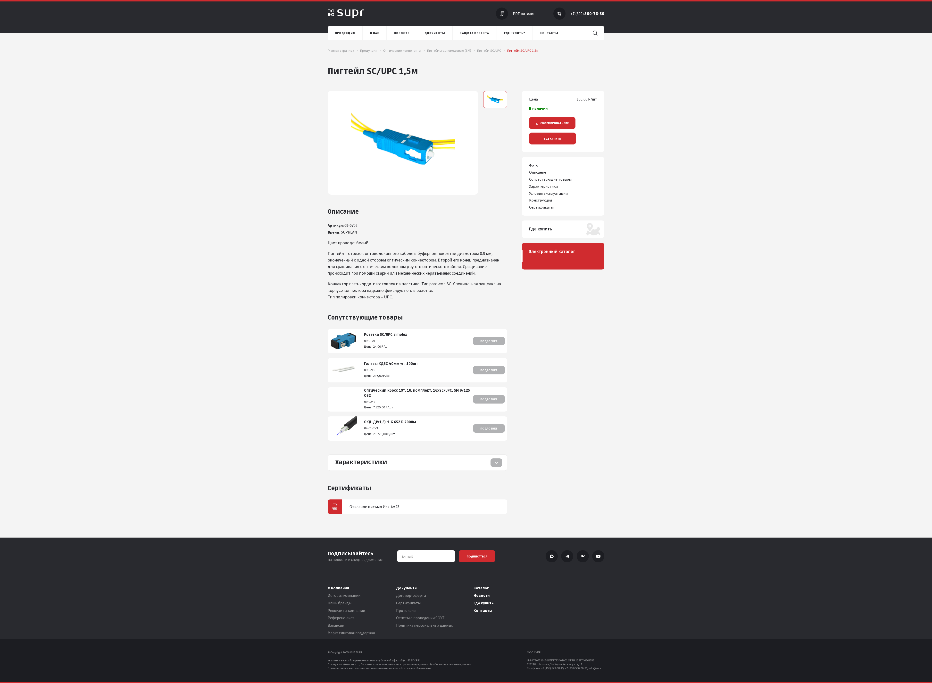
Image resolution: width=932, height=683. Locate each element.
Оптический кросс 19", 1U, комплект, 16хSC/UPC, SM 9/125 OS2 (417, 393)
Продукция (371, 50)
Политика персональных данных (424, 625)
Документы (406, 587)
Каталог (481, 587)
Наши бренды (339, 602)
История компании (344, 595)
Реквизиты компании (346, 610)
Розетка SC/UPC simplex (385, 335)
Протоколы (406, 610)
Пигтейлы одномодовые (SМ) (451, 50)
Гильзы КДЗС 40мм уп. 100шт (391, 364)
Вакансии (336, 625)
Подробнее (489, 341)
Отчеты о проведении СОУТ (420, 617)
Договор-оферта (411, 595)
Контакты (483, 610)
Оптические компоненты (404, 50)
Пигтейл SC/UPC (491, 50)
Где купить (552, 138)
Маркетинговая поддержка (351, 632)
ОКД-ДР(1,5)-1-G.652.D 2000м (390, 422)
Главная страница (343, 50)
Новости (482, 595)
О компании (338, 587)
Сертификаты (408, 602)
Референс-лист (341, 617)
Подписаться (477, 556)
